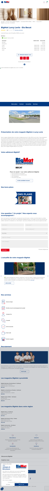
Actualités (28, 104)
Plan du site (34, 486)
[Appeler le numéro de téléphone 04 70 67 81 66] (24, 58)
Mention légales (16, 486)
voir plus (32, 280)
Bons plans (14, 104)
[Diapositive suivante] (48, 276)
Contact (21, 104)
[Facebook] (30, 479)
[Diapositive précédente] (1, 276)
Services (35, 104)
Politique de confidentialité (25, 486)
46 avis (10, 30)
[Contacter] (27, 58)
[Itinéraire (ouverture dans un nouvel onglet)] (21, 58)
